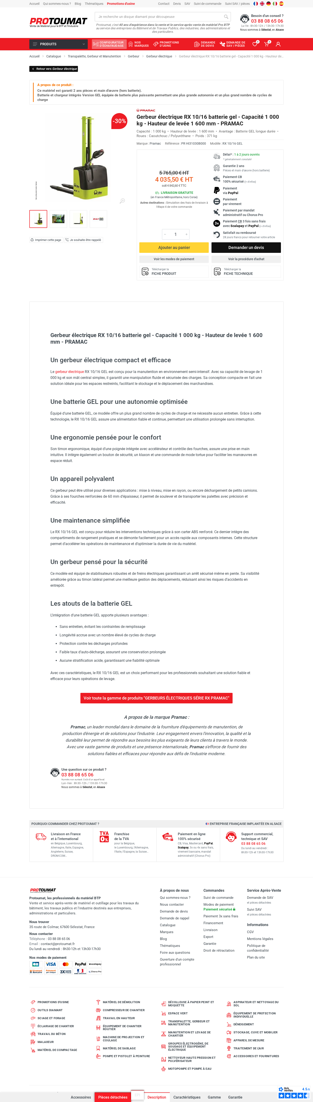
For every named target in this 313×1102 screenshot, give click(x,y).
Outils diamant (50, 1010)
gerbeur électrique (69, 372)
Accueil (34, 3)
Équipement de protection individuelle (254, 1015)
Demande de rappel (174, 918)
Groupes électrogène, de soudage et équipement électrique (188, 1047)
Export (208, 937)
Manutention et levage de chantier (189, 1034)
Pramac (155, 143)
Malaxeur (46, 1042)
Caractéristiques (186, 1097)
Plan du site (256, 957)
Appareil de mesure (248, 1040)
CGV (250, 932)
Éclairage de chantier (56, 1026)
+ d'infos (250, 181)
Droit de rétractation (218, 950)
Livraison (210, 930)
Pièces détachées (112, 1097)
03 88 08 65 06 (267, 21)
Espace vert (178, 1013)
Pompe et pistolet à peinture (126, 1056)
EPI (137, 1097)
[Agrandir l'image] (122, 201)
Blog (78, 3)
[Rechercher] (226, 17)
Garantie (235, 1097)
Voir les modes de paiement (174, 259)
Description (157, 1097)
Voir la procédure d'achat (246, 259)
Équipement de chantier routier (122, 1027)
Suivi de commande (207, 3)
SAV (187, 3)
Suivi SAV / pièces (237, 3)
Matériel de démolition (121, 1002)
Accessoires (81, 1097)
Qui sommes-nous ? (57, 3)
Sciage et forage (51, 1018)
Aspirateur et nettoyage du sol (256, 1003)
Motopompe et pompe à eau (189, 1068)
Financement (213, 923)
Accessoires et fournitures (256, 1056)
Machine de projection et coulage (123, 1038)
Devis (177, 3)
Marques (166, 932)
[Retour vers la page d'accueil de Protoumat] (58, 23)
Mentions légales (260, 939)
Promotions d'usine (53, 1002)
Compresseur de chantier (124, 1010)
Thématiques (94, 3)
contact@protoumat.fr (58, 944)
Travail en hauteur (119, 1018)
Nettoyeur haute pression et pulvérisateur (192, 1059)
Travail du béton (52, 1034)
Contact (164, 3)
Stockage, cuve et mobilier (255, 1032)
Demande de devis (174, 911)
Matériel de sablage (119, 1048)
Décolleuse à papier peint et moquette (191, 1003)
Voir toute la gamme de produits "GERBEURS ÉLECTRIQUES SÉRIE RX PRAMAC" (156, 698)
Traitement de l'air (248, 1048)
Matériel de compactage (57, 1050)
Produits (48, 44)
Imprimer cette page (48, 240)
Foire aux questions (175, 953)
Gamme (214, 1097)
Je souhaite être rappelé (85, 240)
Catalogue (168, 925)
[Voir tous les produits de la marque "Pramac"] (146, 110)
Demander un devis (246, 247)
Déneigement (243, 1024)
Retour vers (56, 68)
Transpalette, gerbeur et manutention (189, 1023)
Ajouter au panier (174, 247)
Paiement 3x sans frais (220, 916)
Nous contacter (172, 904)
